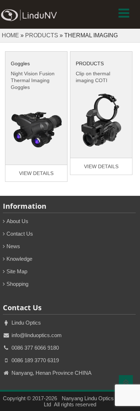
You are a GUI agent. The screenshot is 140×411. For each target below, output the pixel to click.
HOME (10, 35)
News (13, 246)
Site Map (16, 271)
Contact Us (19, 234)
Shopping (17, 284)
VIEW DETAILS (36, 173)
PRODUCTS (41, 35)
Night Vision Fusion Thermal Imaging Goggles (33, 80)
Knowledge (19, 259)
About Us (17, 221)
